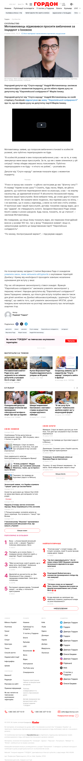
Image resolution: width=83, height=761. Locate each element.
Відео (25, 659)
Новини (7, 8)
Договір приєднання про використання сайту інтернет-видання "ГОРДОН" (31, 702)
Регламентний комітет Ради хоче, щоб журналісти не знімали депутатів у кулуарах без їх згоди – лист (15, 375)
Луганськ (45, 653)
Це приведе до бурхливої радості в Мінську (24, 476)
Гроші (7, 631)
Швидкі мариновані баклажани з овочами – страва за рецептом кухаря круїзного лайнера (40, 410)
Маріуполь (46, 648)
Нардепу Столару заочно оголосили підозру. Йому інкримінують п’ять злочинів (22, 506)
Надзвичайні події (12, 657)
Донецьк (45, 635)
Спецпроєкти (28, 672)
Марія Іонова (22, 332)
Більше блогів (60, 474)
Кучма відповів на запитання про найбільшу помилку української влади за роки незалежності (62, 599)
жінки (16, 329)
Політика (17, 382)
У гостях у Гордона (45, 8)
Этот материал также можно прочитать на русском (44, 33)
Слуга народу (34, 329)
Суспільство (16, 19)
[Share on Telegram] (26, 324)
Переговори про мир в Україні (37, 13)
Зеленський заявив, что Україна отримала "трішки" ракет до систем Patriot (21, 485)
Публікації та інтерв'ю (24, 8)
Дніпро (44, 644)
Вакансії (8, 675)
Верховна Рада (10, 332)
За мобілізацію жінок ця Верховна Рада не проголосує (57, 458)
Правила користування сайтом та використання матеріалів (31, 682)
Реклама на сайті (11, 684)
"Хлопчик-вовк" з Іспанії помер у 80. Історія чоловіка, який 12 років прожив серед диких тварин (62, 551)
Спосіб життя (10, 653)
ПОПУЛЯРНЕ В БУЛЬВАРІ (16, 535)
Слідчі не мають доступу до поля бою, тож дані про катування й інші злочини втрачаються (60, 432)
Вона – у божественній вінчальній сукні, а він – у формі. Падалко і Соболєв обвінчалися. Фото (22, 543)
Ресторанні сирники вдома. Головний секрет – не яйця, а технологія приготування (24, 589)
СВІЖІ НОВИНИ (11, 429)
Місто (44, 618)
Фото (25, 655)
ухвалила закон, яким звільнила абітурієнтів (26, 274)
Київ (43, 622)
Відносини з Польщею (62, 13)
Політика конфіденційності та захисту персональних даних (31, 692)
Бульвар (68, 8)
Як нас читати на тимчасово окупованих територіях (11, 696)
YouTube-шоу (28, 668)
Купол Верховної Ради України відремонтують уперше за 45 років (41, 373)
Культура (8, 644)
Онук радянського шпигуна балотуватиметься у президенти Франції (20, 457)
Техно (7, 648)
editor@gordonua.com (69, 712)
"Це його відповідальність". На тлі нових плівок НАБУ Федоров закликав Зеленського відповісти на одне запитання (62, 563)
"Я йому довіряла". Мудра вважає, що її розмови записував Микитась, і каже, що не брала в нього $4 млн (22, 467)
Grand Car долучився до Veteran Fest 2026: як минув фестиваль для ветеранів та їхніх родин (21, 494)
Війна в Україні (10, 622)
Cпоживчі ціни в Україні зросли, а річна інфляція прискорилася (60, 449)
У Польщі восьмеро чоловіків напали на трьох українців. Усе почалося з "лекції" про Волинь (22, 514)
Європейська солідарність (49, 329)
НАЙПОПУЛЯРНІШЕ (52, 544)
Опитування (28, 664)
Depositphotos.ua (32, 735)
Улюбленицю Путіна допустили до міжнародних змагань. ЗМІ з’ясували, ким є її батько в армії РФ (21, 437)
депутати (9, 329)
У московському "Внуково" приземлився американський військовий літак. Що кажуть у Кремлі (21, 524)
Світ (6, 635)
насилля (24, 329)
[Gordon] (46, 4)
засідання (64, 329)
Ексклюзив (27, 651)
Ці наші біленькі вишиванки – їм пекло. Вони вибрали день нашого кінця (59, 466)
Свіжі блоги (49, 426)
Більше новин (22, 530)
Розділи (26, 618)
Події (41, 378)
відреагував (31, 100)
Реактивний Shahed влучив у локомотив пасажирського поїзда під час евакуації (62, 575)
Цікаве (7, 666)
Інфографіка (9, 661)
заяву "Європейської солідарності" (59, 100)
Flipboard (67, 663)
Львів (44, 627)
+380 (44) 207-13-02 (43, 712)
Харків (44, 640)
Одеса (44, 631)
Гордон (6, 19)
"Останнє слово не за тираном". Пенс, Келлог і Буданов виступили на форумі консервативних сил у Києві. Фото (62, 587)
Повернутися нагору (65, 716)
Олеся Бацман (70, 654)
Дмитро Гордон (70, 622)
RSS (65, 668)
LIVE (25, 646)
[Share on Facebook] (17, 324)
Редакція (8, 680)
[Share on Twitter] (21, 324)
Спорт (7, 640)
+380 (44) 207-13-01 (16, 712)
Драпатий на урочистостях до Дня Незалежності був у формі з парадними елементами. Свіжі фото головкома (23, 577)
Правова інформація (13, 688)
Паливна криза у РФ (14, 13)
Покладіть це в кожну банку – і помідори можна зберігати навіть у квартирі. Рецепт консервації (23, 554)
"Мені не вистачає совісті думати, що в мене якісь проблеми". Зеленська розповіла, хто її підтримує (24, 565)
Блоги (59, 8)
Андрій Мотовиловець (37, 332)
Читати (71, 341)
